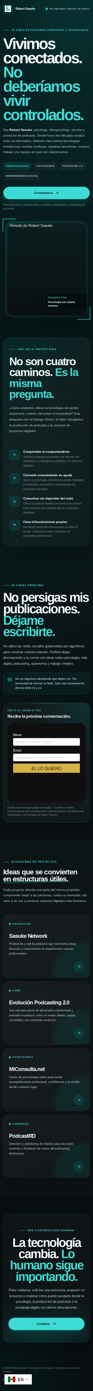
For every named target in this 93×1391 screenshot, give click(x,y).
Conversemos (43, 193)
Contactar (43, 1324)
